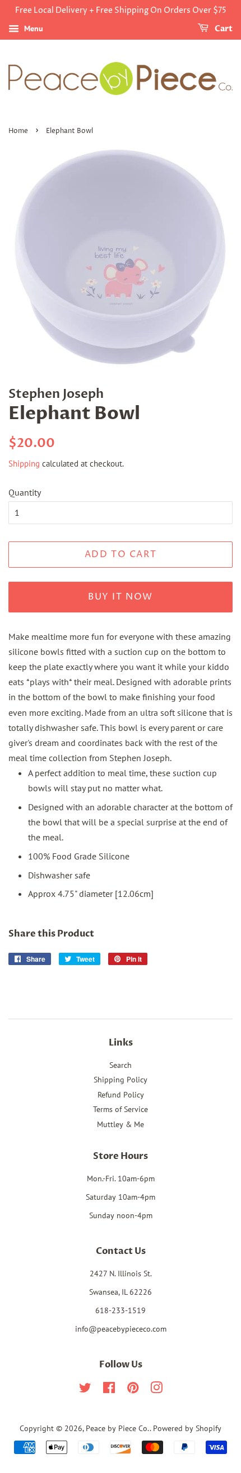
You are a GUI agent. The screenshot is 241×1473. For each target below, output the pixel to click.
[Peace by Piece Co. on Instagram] (156, 1390)
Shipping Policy (120, 1080)
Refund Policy (121, 1095)
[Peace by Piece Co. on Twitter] (85, 1390)
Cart (223, 28)
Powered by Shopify (187, 1428)
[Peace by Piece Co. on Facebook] (109, 1390)
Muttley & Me (120, 1124)
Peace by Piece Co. (118, 1428)
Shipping (24, 463)
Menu (32, 28)
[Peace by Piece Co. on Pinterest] (133, 1390)
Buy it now (120, 597)
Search (120, 1065)
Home (18, 131)
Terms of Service (120, 1109)
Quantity (24, 492)
